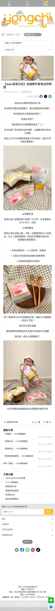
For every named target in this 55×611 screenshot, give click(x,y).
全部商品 (5, 524)
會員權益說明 (7, 535)
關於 (3, 519)
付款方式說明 (7, 530)
